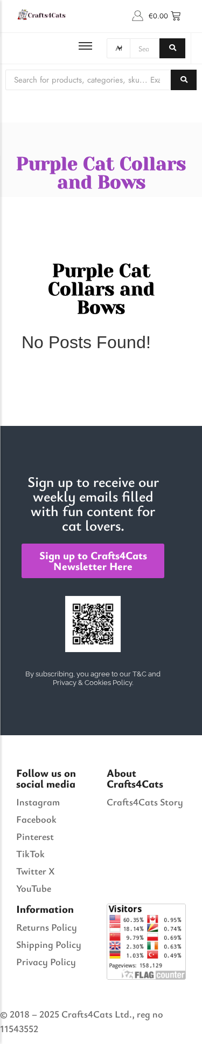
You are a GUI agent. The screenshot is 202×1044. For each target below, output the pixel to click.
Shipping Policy (48, 944)
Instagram (38, 801)
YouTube (33, 888)
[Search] (172, 48)
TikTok (30, 853)
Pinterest (35, 836)
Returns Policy (46, 926)
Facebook (36, 818)
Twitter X (35, 870)
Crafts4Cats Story (145, 801)
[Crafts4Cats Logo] (42, 14)
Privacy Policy (46, 961)
